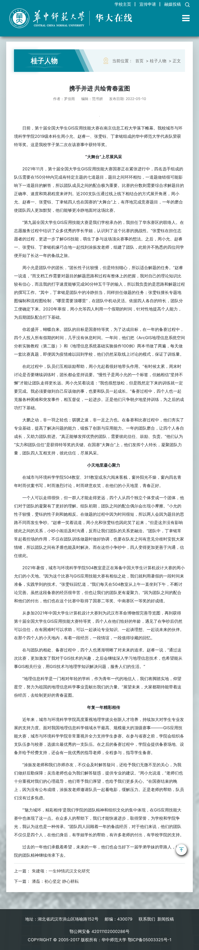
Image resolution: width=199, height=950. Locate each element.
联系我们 (147, 919)
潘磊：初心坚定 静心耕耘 (55, 881)
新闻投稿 (165, 919)
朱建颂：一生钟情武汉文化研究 (61, 870)
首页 (139, 60)
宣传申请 (147, 4)
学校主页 (123, 4)
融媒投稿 (172, 4)
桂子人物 (158, 60)
